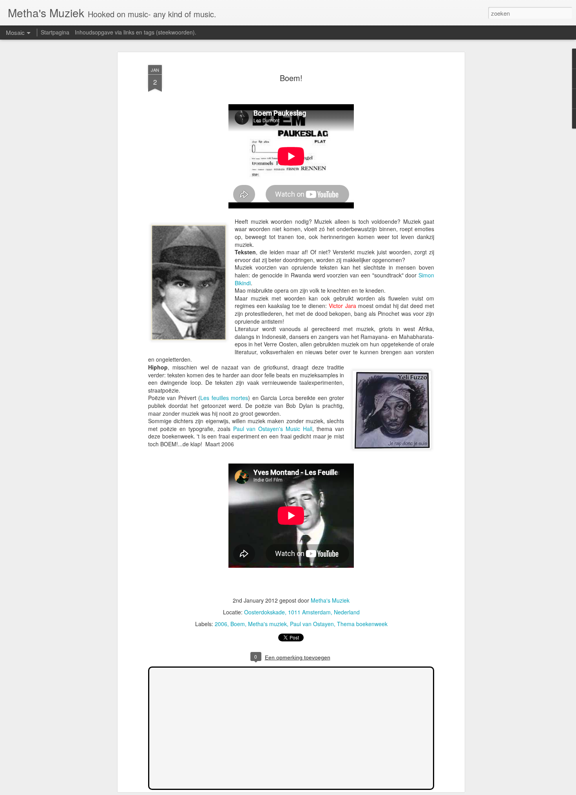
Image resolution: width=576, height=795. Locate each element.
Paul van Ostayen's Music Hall (273, 429)
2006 (221, 624)
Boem (237, 624)
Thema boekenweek (362, 624)
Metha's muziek (267, 624)
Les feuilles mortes (224, 398)
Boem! (291, 77)
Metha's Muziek (330, 600)
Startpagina (55, 32)
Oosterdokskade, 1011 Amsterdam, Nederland (302, 612)
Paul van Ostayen (312, 624)
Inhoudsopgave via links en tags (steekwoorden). (135, 32)
